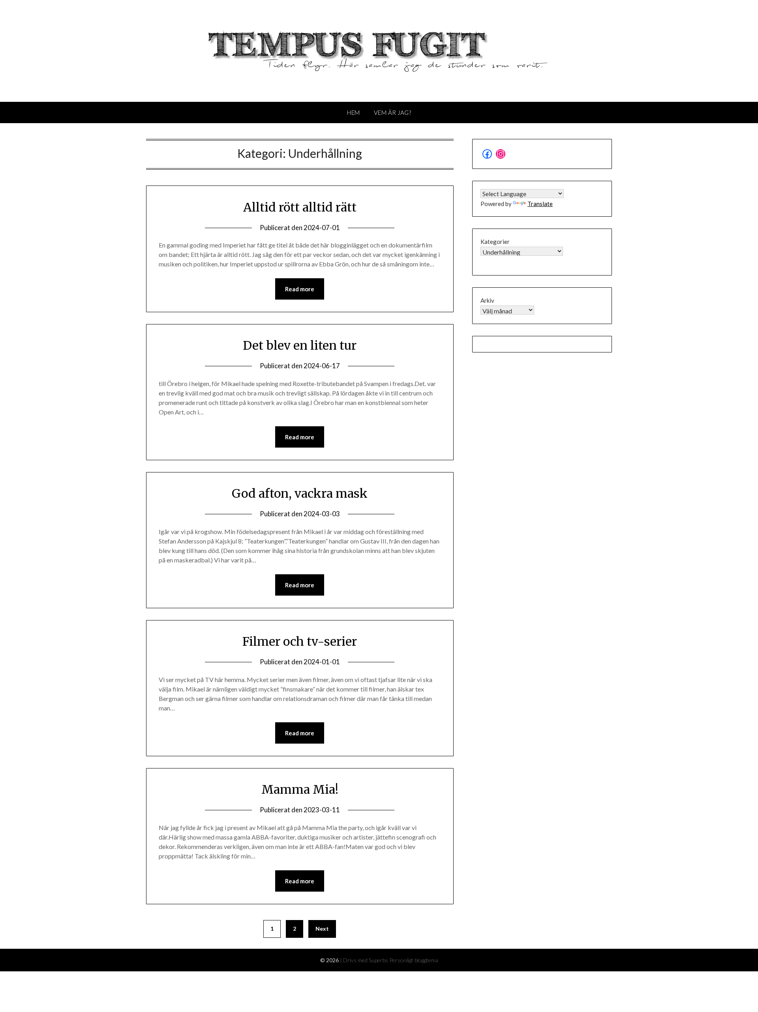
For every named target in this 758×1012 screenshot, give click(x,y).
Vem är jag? (392, 112)
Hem (353, 112)
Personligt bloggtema (413, 960)
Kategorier (495, 241)
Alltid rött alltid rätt (299, 207)
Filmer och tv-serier (299, 641)
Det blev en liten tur (299, 345)
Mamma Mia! (299, 789)
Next (322, 928)
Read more (299, 288)
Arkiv (487, 300)
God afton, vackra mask (300, 493)
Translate (540, 203)
